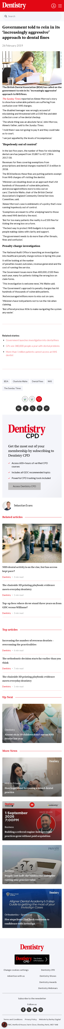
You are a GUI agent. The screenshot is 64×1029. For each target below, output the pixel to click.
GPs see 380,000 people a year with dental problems (33, 345)
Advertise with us (16, 976)
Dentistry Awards (48, 982)
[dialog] (4, 1024)
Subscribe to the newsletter (32, 998)
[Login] (53, 6)
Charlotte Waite (20, 381)
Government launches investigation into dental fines (32, 340)
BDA (6, 381)
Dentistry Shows (48, 976)
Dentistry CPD (48, 970)
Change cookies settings (16, 970)
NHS (50, 381)
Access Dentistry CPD (24, 486)
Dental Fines (37, 381)
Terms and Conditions (13, 1019)
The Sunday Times (11, 98)
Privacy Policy (31, 1019)
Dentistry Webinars (48, 988)
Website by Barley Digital (50, 1019)
